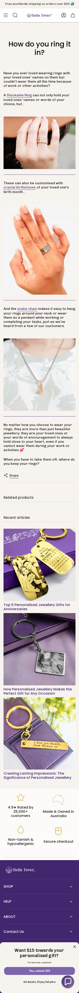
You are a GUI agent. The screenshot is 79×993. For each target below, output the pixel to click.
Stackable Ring (19, 95)
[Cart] (72, 15)
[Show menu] (5, 15)
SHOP (8, 886)
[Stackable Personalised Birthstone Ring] (39, 249)
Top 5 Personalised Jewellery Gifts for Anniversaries (37, 607)
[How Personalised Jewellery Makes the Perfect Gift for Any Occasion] (39, 649)
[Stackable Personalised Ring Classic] (39, 143)
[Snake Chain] (39, 375)
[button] (67, 981)
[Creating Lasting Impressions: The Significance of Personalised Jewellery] (39, 733)
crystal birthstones (20, 187)
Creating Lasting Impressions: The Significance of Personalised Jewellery (37, 775)
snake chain (27, 309)
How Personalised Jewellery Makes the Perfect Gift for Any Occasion (38, 691)
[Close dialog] (74, 947)
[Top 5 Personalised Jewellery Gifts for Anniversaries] (39, 565)
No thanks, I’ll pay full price (39, 982)
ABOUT (10, 916)
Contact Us (14, 931)
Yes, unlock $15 (39, 971)
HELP (7, 901)
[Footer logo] (20, 870)
